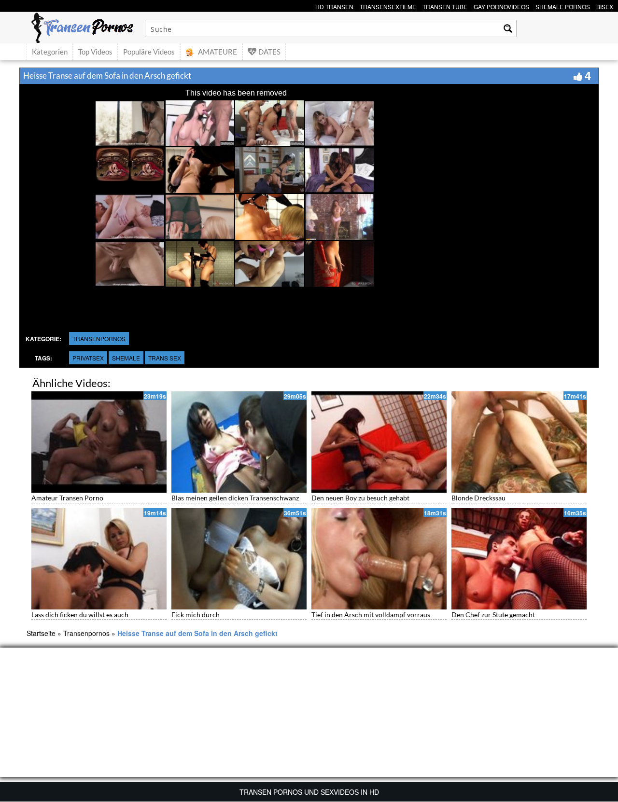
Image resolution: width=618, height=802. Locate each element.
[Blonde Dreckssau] (519, 442)
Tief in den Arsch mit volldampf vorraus (370, 614)
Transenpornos (99, 338)
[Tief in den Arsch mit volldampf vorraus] (379, 558)
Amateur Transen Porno (67, 498)
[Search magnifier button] (508, 28)
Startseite (41, 633)
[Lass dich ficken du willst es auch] (99, 558)
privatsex (88, 358)
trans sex (164, 358)
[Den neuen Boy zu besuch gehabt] (379, 442)
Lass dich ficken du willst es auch (79, 614)
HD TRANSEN (334, 5)
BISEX (604, 5)
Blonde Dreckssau (478, 498)
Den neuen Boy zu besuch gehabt (360, 498)
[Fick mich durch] (239, 558)
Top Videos (95, 51)
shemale (126, 358)
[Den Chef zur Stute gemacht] (519, 558)
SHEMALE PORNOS (562, 5)
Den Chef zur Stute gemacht (493, 614)
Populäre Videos (149, 51)
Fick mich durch (195, 614)
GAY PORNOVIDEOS (501, 5)
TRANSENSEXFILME (388, 5)
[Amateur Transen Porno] (99, 442)
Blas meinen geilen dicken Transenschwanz (235, 498)
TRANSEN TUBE (444, 5)
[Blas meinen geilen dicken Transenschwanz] (239, 442)
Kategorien (50, 51)
